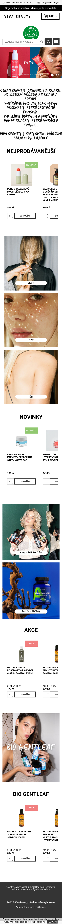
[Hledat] (41, 42)
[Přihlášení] (48, 41)
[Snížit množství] (13, 217)
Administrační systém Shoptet (31, 907)
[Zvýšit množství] (13, 214)
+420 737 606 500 (14, 2)
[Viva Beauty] (31, 16)
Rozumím (52, 922)
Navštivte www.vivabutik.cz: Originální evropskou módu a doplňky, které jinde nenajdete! (31, 888)
